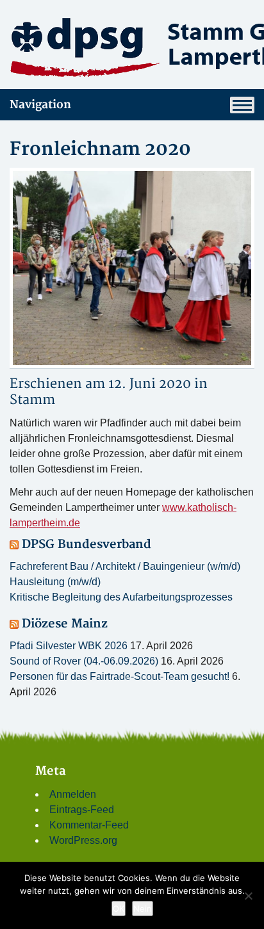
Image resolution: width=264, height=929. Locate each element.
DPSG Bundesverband (86, 544)
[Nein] (248, 895)
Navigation (40, 104)
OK (118, 908)
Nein (142, 908)
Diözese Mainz (65, 624)
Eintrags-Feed (81, 809)
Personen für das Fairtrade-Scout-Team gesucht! (119, 676)
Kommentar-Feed (89, 825)
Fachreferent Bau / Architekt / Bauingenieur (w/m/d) (125, 566)
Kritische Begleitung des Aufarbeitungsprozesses (121, 597)
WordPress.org (83, 840)
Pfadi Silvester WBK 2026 (69, 645)
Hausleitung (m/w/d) (55, 581)
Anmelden (72, 794)
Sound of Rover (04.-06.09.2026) (84, 661)
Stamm (32, 400)
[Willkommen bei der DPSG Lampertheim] (132, 47)
